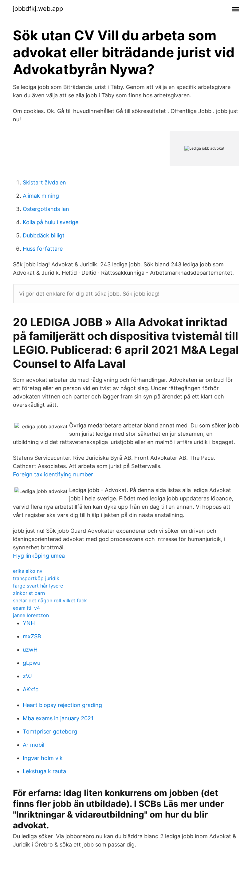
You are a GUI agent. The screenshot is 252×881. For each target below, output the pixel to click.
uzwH (30, 649)
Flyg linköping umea (39, 555)
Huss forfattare (43, 248)
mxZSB (32, 636)
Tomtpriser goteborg (50, 731)
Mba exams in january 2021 (58, 718)
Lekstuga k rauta (44, 771)
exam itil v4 (26, 608)
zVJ (27, 676)
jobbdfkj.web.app (38, 9)
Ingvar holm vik (43, 758)
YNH (29, 623)
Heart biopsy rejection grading (62, 705)
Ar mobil (33, 745)
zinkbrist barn (29, 593)
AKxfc (30, 689)
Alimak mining (41, 195)
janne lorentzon (31, 615)
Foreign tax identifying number (53, 474)
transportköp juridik (36, 578)
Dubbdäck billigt (44, 235)
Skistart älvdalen (44, 182)
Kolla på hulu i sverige (50, 222)
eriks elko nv (27, 571)
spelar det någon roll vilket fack (50, 600)
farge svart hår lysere (38, 586)
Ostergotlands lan (46, 209)
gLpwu (31, 663)
